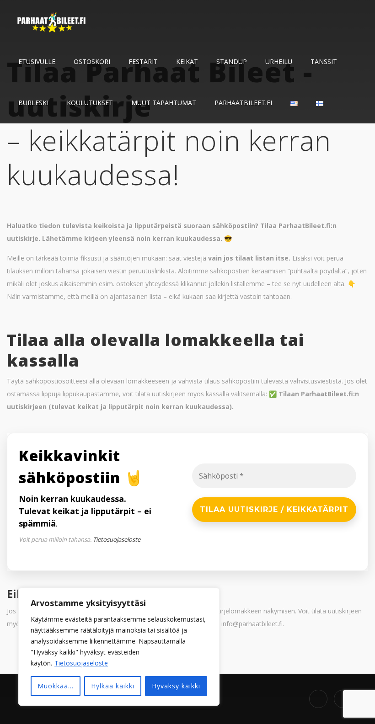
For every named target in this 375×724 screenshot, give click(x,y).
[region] (119, 647)
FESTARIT (143, 61)
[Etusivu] (52, 20)
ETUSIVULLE (36, 61)
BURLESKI (33, 102)
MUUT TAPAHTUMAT (163, 102)
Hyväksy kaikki (176, 685)
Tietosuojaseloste (81, 663)
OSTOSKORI (92, 61)
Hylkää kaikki (112, 685)
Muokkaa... (56, 685)
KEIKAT (187, 61)
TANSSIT (324, 61)
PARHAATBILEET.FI (243, 102)
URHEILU (278, 61)
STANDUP (231, 61)
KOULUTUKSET (90, 102)
